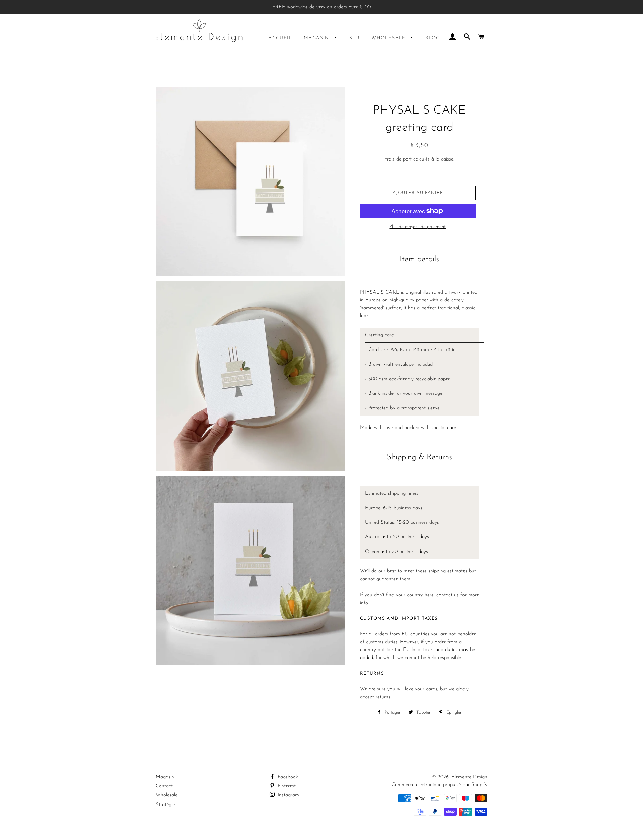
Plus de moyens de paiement (417, 227)
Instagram (287, 795)
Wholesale (389, 38)
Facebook (287, 777)
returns (383, 697)
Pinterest (286, 786)
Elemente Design (469, 777)
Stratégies (166, 804)
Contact (164, 786)
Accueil (280, 38)
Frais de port (398, 159)
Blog (432, 38)
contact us (447, 595)
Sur (354, 38)
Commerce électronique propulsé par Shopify (439, 784)
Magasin (317, 38)
